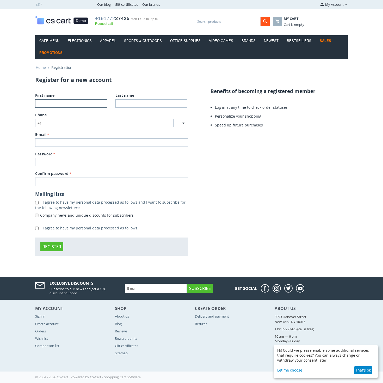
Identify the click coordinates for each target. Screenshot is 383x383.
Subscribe (200, 288)
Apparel (108, 41)
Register (51, 247)
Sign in (40, 316)
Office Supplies (185, 41)
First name (44, 95)
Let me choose (289, 370)
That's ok (363, 370)
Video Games (221, 41)
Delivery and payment (212, 316)
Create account (47, 323)
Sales (325, 41)
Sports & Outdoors (143, 41)
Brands (249, 41)
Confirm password (52, 173)
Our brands (151, 4)
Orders (40, 331)
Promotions (51, 53)
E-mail (40, 134)
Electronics (80, 41)
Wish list (41, 338)
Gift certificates (126, 4)
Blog (118, 323)
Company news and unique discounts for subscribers (87, 215)
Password (44, 153)
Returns (201, 323)
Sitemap (121, 353)
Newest (271, 41)
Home (41, 67)
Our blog (104, 4)
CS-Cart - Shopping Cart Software (115, 377)
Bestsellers (299, 41)
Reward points (126, 338)
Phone (41, 114)
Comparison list (47, 345)
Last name (124, 95)
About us (122, 316)
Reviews (121, 331)
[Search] (265, 21)
